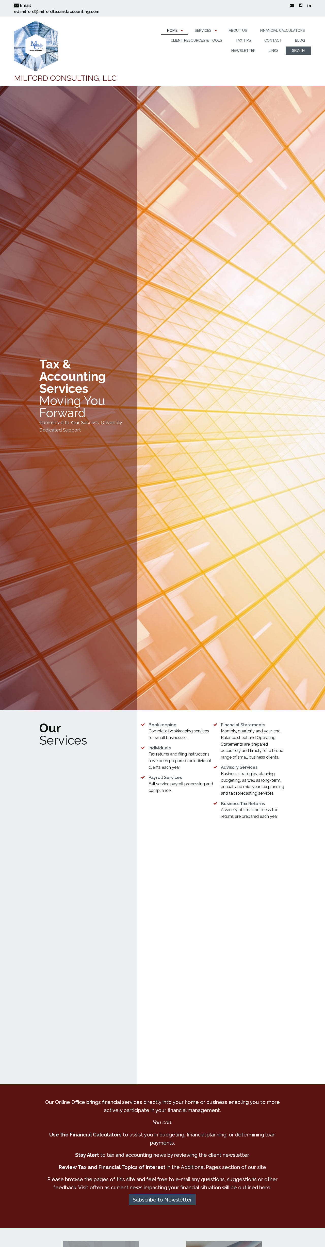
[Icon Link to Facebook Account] (298, 5)
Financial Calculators (282, 30)
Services (203, 30)
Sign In (298, 51)
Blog (300, 40)
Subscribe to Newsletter (162, 1200)
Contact (273, 40)
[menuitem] (174, 31)
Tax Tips (243, 40)
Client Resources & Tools (196, 40)
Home (172, 30)
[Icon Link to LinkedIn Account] (307, 5)
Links (274, 51)
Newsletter (243, 51)
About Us (238, 30)
